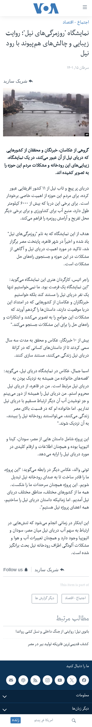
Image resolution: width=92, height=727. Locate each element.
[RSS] (35, 680)
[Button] (18, 81)
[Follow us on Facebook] (84, 680)
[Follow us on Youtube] (59, 680)
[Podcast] (23, 680)
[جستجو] (74, 720)
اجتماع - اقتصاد (76, 23)
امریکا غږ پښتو (43, 721)
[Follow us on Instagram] (47, 680)
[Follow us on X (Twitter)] (72, 680)
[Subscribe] (11, 680)
